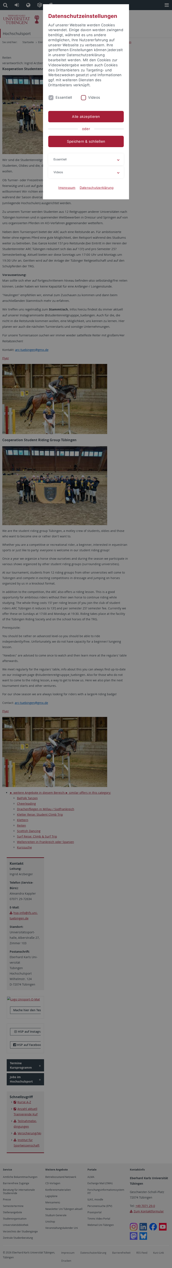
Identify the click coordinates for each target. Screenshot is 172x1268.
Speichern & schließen (86, 141)
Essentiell (64, 97)
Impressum (66, 188)
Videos (94, 97)
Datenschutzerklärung (97, 188)
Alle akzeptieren (86, 117)
